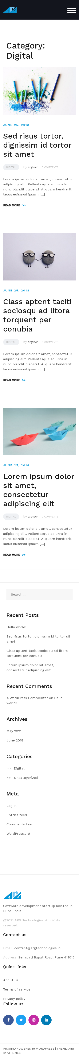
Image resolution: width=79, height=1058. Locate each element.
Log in (11, 806)
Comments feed (20, 824)
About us (11, 980)
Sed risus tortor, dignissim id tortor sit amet (37, 145)
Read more (14, 205)
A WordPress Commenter (27, 698)
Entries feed (17, 815)
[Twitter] (21, 1020)
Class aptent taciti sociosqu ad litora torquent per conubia (37, 315)
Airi (71, 1048)
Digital (11, 167)
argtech (33, 167)
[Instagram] (33, 1020)
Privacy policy (14, 999)
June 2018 (15, 740)
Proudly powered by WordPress (28, 1048)
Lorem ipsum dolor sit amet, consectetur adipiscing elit (38, 490)
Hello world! (16, 627)
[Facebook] (8, 1020)
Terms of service (16, 989)
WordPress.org (18, 834)
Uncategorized (26, 778)
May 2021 (14, 731)
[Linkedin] (46, 1020)
